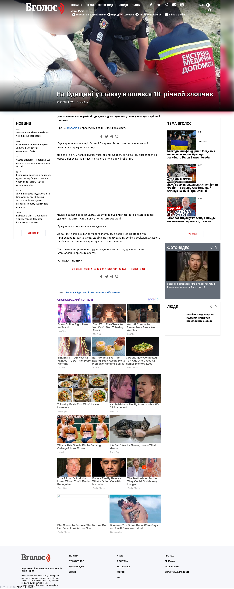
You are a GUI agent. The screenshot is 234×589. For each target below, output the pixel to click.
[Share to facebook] (101, 137)
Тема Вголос (76, 561)
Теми (90, 5)
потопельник (98, 292)
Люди (123, 5)
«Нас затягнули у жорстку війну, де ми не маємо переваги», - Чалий (191, 219)
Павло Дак (82, 102)
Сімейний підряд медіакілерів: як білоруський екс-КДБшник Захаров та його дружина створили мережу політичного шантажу (33, 200)
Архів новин (172, 566)
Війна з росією (177, 14)
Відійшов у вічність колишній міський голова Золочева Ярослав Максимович (31, 219)
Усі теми (192, 234)
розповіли (72, 127)
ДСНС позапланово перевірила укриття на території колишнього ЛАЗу (32, 148)
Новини (76, 5)
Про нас (169, 555)
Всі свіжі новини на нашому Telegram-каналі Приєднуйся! (109, 268)
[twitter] (158, 5)
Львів (136, 5)
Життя (120, 572)
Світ (119, 577)
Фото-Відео (107, 5)
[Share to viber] (116, 137)
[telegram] (166, 5)
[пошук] (209, 10)
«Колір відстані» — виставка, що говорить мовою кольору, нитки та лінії (33, 163)
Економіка (123, 566)
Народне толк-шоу (122, 14)
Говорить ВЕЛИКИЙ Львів (91, 14)
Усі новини (33, 233)
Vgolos (45, 8)
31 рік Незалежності (151, 14)
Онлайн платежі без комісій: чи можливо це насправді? (32, 134)
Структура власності (177, 572)
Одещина (114, 292)
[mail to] (174, 5)
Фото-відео (76, 566)
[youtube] (182, 5)
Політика (122, 561)
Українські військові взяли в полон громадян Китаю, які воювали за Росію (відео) (191, 286)
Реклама (170, 561)
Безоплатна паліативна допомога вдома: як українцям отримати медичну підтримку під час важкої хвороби (33, 180)
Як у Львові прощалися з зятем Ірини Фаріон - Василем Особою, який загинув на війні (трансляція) (192, 188)
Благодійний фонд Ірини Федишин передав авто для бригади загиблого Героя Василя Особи (191, 154)
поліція (71, 292)
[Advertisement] (109, 187)
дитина (82, 292)
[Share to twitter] (106, 137)
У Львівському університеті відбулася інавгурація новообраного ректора (201, 317)
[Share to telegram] (111, 137)
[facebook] (150, 5)
